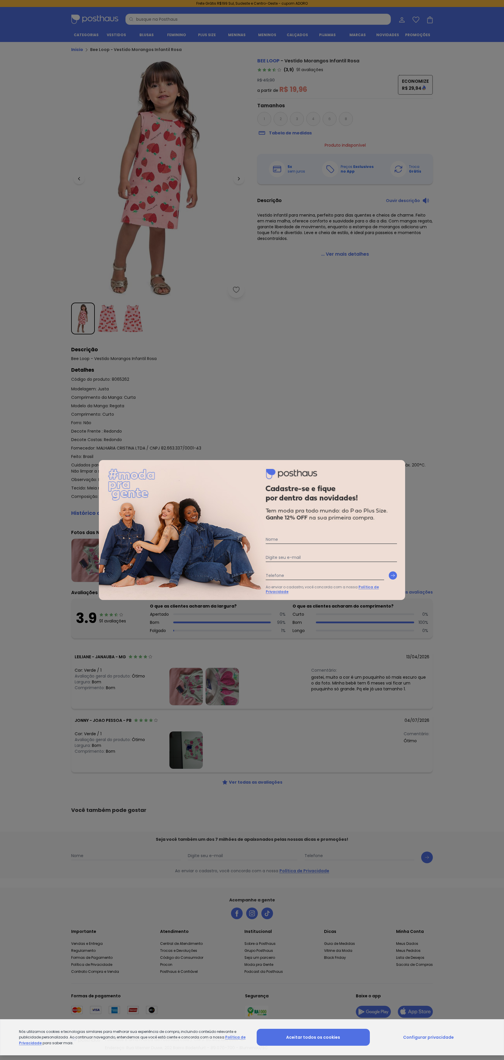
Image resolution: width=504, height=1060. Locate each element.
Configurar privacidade (428, 1037)
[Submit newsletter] (393, 575)
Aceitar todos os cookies (313, 1037)
